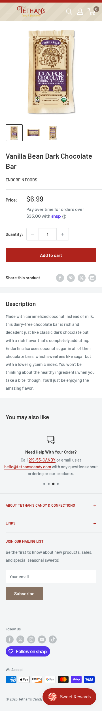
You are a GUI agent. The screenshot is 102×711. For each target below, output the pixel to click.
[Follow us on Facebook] (10, 639)
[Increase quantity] (63, 234)
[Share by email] (92, 277)
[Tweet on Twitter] (82, 277)
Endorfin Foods (21, 179)
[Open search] (69, 12)
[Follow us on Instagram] (31, 639)
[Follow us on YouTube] (42, 639)
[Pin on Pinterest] (71, 277)
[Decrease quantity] (33, 234)
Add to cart (51, 255)
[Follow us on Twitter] (20, 639)
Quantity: (14, 234)
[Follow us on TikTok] (53, 639)
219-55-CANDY (42, 459)
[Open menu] (8, 12)
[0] (91, 11)
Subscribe (24, 593)
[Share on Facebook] (60, 277)
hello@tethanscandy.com (27, 466)
